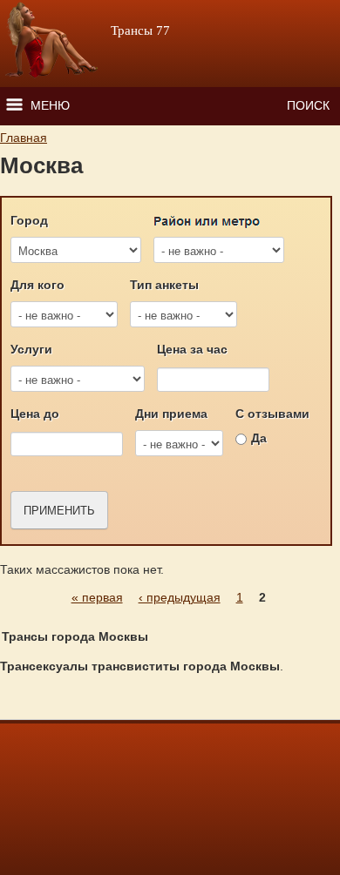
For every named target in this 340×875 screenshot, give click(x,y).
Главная (23, 138)
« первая (97, 597)
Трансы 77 (140, 30)
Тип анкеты (164, 285)
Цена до (34, 414)
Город (29, 220)
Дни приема (171, 414)
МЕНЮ (50, 105)
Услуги (31, 349)
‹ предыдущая (180, 597)
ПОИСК (308, 105)
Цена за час (192, 349)
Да (259, 438)
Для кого (37, 285)
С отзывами (272, 414)
